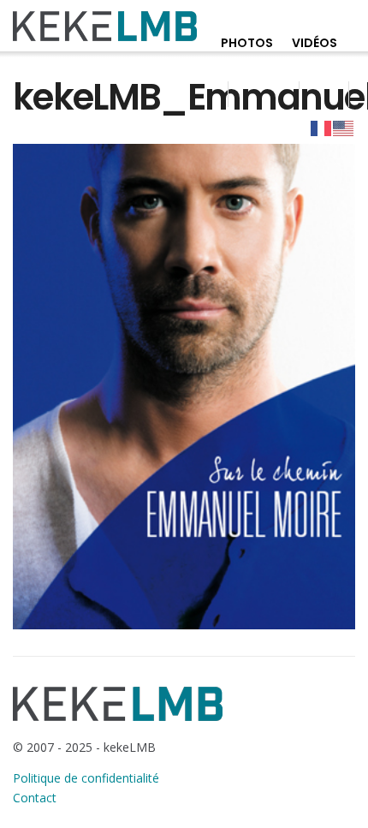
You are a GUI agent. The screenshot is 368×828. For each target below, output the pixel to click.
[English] (344, 127)
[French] (322, 127)
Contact (34, 797)
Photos (247, 42)
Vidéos (314, 42)
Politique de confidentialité (86, 778)
